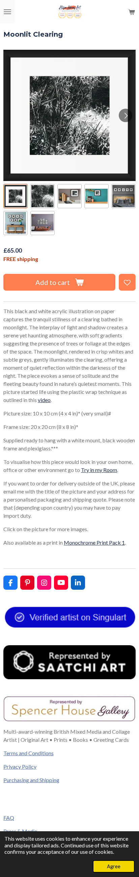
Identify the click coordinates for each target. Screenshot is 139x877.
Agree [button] (113, 866)
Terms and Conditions (28, 753)
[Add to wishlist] (127, 282)
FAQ (8, 817)
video (44, 400)
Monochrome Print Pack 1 (94, 542)
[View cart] (131, 12)
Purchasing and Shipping (31, 780)
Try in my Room (99, 470)
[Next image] (125, 115)
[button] (15, 196)
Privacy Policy (19, 766)
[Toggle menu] (7, 12)
